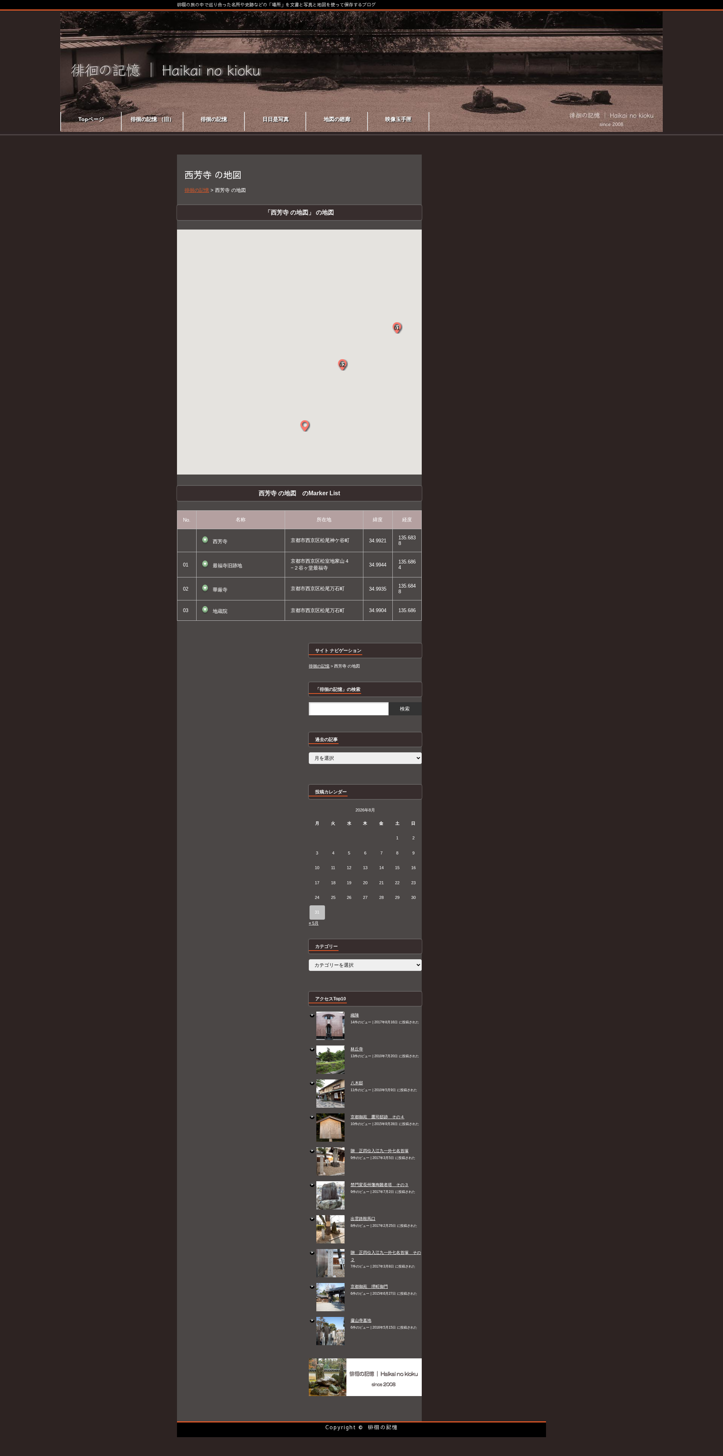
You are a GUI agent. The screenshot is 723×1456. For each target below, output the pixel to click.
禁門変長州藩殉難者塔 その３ (380, 1184)
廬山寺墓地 (361, 1320)
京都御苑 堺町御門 (369, 1286)
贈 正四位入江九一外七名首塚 (380, 1150)
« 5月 (314, 923)
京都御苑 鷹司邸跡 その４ (377, 1117)
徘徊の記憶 (383, 1427)
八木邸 (357, 1083)
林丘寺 (357, 1049)
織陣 (355, 1015)
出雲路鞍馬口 (363, 1218)
